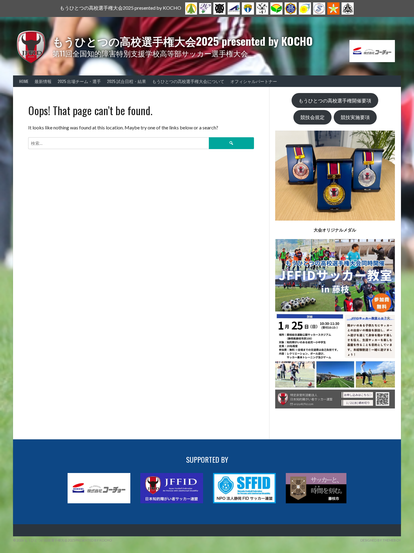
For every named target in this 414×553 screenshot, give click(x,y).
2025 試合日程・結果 (126, 81)
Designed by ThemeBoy (380, 540)
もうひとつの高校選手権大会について (188, 81)
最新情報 (43, 81)
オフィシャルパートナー (253, 81)
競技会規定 (312, 117)
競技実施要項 (355, 117)
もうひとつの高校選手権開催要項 (335, 100)
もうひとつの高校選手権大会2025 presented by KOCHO (182, 41)
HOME (23, 81)
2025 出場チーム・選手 (79, 81)
